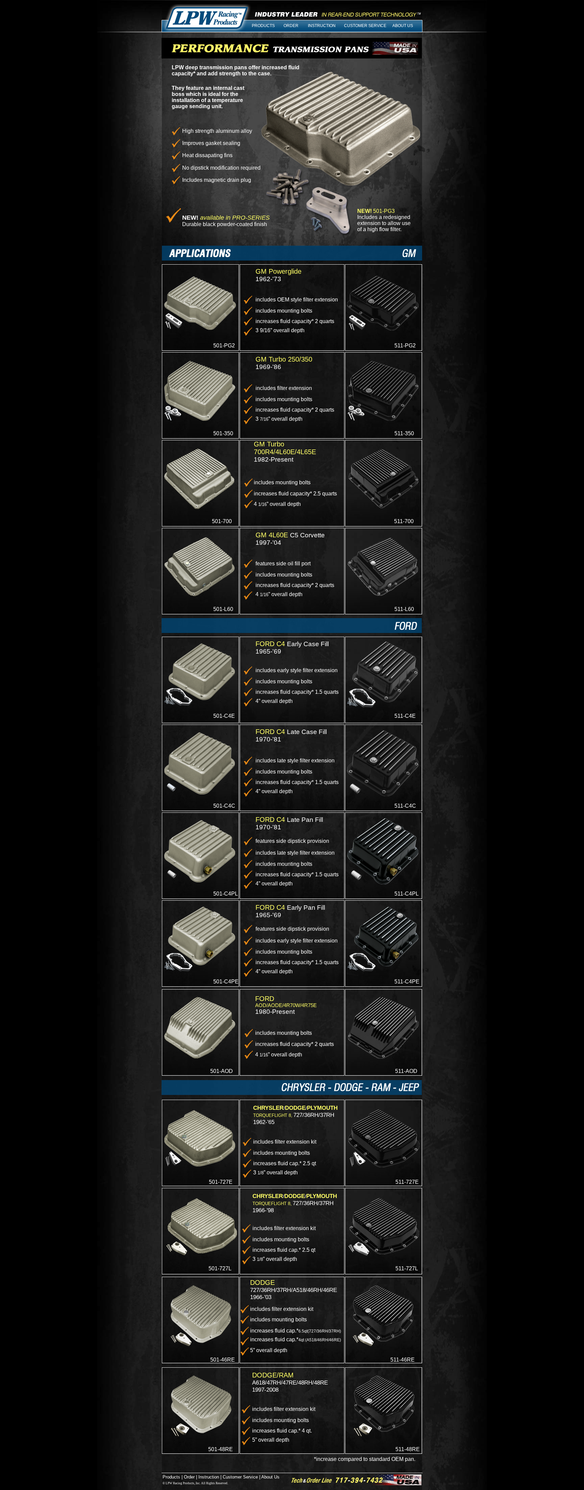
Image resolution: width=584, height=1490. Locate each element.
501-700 (222, 521)
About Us (269, 1477)
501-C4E (224, 716)
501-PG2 (224, 345)
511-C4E (405, 716)
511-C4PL (406, 894)
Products (171, 1477)
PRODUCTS (263, 25)
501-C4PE (226, 981)
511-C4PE (406, 981)
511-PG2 (405, 345)
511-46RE (402, 1360)
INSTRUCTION (322, 25)
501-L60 (223, 609)
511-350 (404, 433)
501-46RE (222, 1360)
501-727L (220, 1268)
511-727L (406, 1268)
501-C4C (224, 806)
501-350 (223, 433)
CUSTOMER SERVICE (365, 25)
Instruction (208, 1477)
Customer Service (240, 1477)
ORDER (291, 25)
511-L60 (404, 609)
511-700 (404, 521)
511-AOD (406, 1071)
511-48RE (407, 1449)
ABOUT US (402, 25)
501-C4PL (225, 894)
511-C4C (405, 806)
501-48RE (220, 1449)
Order (189, 1477)
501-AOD (221, 1071)
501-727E (221, 1182)
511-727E (407, 1182)
